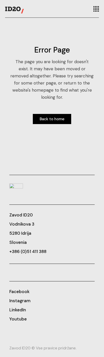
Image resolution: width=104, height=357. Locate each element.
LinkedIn (17, 310)
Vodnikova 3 (21, 224)
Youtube (18, 319)
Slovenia (18, 242)
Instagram (20, 300)
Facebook (19, 291)
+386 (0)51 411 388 (27, 251)
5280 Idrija (20, 233)
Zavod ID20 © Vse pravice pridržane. (42, 348)
